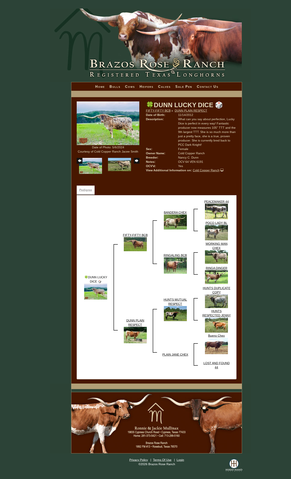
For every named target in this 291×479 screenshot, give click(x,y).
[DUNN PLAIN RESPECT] (135, 334)
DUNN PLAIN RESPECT (191, 110)
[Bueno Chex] (216, 345)
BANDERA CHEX (175, 212)
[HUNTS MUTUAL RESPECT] (175, 313)
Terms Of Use (162, 460)
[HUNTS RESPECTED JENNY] (216, 324)
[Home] (150, 32)
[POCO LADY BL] (216, 232)
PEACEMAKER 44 (216, 201)
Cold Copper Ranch (206, 170)
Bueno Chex (216, 335)
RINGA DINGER (216, 268)
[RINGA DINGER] (216, 276)
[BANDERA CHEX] (175, 222)
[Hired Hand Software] (234, 465)
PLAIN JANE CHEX (175, 354)
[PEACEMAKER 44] (216, 211)
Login (180, 460)
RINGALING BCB (175, 255)
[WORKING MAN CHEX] (216, 256)
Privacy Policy (138, 460)
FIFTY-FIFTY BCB (158, 110)
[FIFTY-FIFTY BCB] (135, 244)
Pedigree (85, 190)
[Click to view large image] (108, 123)
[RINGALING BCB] (175, 265)
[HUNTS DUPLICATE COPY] (216, 301)
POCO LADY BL (216, 223)
